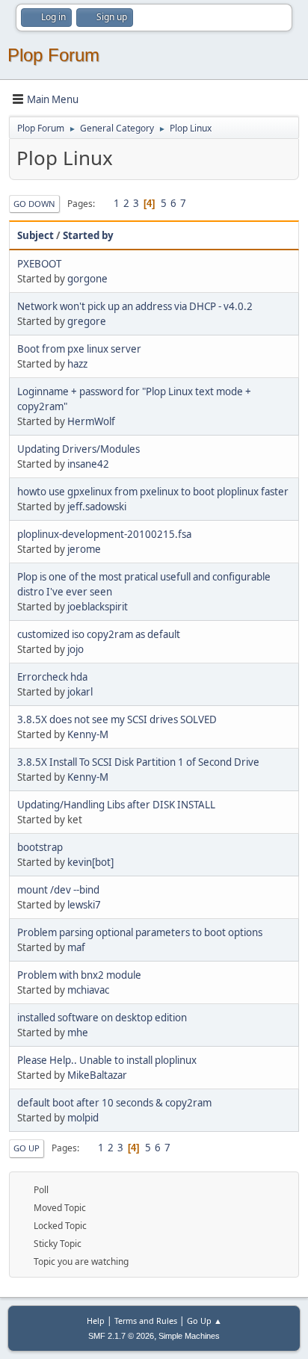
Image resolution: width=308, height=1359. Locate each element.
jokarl (80, 692)
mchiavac (88, 990)
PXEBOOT (39, 263)
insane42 (88, 464)
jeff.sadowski (96, 506)
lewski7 (84, 904)
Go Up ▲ (204, 1320)
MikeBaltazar (97, 1075)
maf (76, 947)
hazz (77, 364)
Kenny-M (87, 734)
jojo (75, 649)
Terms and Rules (145, 1320)
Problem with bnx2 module (79, 975)
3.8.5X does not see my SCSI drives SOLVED (117, 719)
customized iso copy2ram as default (98, 634)
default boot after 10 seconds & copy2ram (114, 1102)
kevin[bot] (90, 862)
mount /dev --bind (58, 890)
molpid (83, 1117)
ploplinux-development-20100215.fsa (104, 534)
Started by (88, 235)
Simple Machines (189, 1335)
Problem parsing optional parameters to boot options (139, 932)
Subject (35, 235)
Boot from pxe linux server (79, 349)
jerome (84, 549)
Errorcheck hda (52, 677)
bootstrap (40, 847)
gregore (86, 321)
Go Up (26, 1148)
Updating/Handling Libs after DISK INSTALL (116, 804)
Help (96, 1320)
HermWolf (91, 421)
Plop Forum (53, 55)
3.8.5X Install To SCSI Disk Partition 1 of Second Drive (138, 762)
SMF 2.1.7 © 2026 (121, 1335)
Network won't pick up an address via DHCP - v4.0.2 (135, 306)
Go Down (34, 203)
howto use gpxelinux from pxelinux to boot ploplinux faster (153, 491)
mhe (77, 1032)
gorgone (87, 278)
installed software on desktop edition (102, 1017)
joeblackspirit (97, 606)
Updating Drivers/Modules (78, 449)
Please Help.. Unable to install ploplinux (107, 1060)
